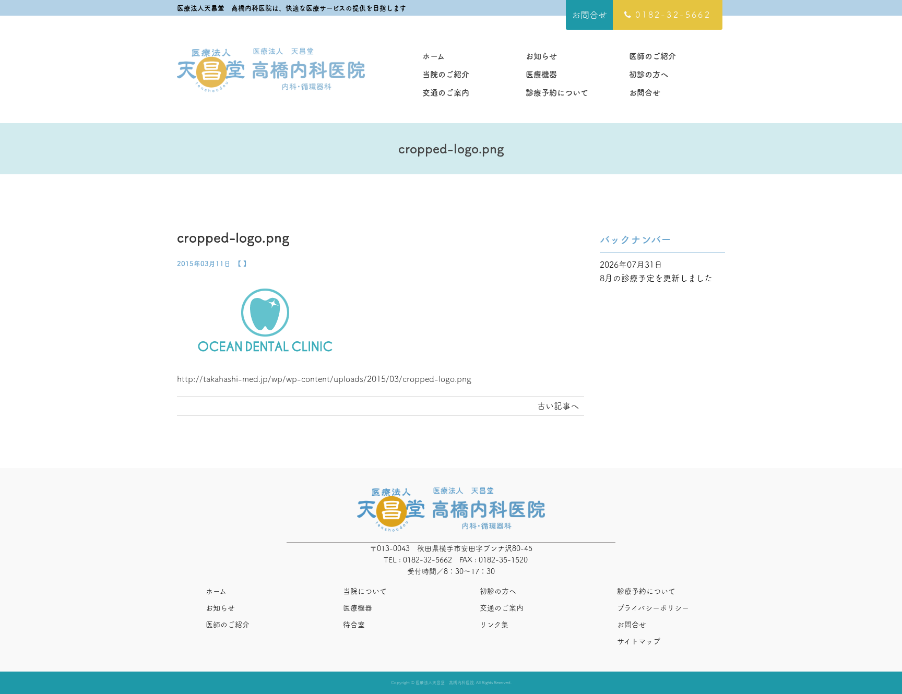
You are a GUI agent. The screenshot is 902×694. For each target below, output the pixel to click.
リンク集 (494, 624)
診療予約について (557, 93)
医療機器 (541, 74)
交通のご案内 (445, 93)
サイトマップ (638, 641)
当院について (365, 591)
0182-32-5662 (672, 14)
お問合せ (589, 14)
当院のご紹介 (445, 74)
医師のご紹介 (652, 56)
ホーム (433, 56)
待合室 (354, 624)
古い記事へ (558, 406)
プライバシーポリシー (653, 608)
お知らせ (541, 56)
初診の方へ (648, 74)
